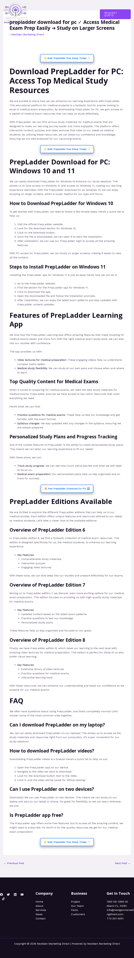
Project (75, 901)
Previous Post (14, 863)
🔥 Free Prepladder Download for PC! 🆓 (67, 488)
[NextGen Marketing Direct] (15, 14)
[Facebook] (1, 894)
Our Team (77, 905)
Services (65, 8)
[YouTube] (22, 894)
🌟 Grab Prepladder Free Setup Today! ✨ (67, 58)
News (78, 8)
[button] (115, 14)
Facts (74, 910)
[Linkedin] (15, 894)
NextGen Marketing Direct (27, 34)
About (50, 8)
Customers (78, 914)
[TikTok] (3, 898)
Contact (39, 19)
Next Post (122, 863)
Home (38, 8)
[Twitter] (8, 894)
